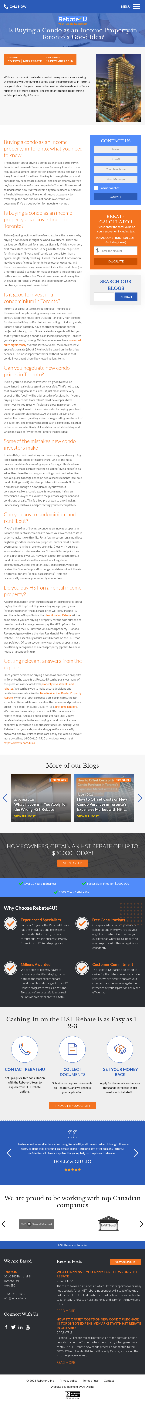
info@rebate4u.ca (15, 1298)
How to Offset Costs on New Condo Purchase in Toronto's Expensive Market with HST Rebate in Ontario (102, 804)
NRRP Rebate (32, 61)
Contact (109, 1380)
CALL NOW (18, 6)
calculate (116, 261)
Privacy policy (68, 1380)
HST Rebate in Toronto (72, 1245)
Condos (14, 61)
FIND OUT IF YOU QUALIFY (72, 1105)
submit (115, 196)
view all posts (125, 1261)
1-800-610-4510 (14, 1293)
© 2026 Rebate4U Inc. (40, 1380)
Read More (66, 1311)
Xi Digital (88, 1386)
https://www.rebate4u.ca (19, 743)
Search (126, 296)
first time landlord (66, 706)
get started (72, 863)
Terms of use (91, 1380)
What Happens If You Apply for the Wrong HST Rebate (40, 807)
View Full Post (25, 816)
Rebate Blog (59, 780)
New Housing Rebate (58, 615)
